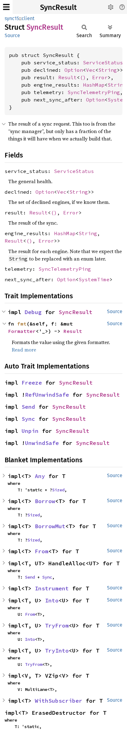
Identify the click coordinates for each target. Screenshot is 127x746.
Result (67, 77)
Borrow (45, 501)
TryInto (57, 650)
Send (28, 406)
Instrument (52, 588)
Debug (33, 312)
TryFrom (57, 625)
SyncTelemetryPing (94, 92)
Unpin (30, 430)
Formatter (22, 331)
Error (100, 77)
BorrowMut (50, 526)
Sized (58, 490)
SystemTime (94, 279)
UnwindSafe (42, 442)
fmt (22, 324)
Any (40, 476)
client (28, 18)
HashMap (93, 85)
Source (12, 35)
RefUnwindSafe (47, 394)
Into (52, 600)
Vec (90, 70)
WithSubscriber (58, 700)
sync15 (12, 18)
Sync (28, 418)
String (107, 70)
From (41, 551)
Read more (24, 349)
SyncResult (58, 7)
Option (73, 70)
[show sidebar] (6, 7)
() (83, 77)
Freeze (32, 382)
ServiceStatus (103, 62)
